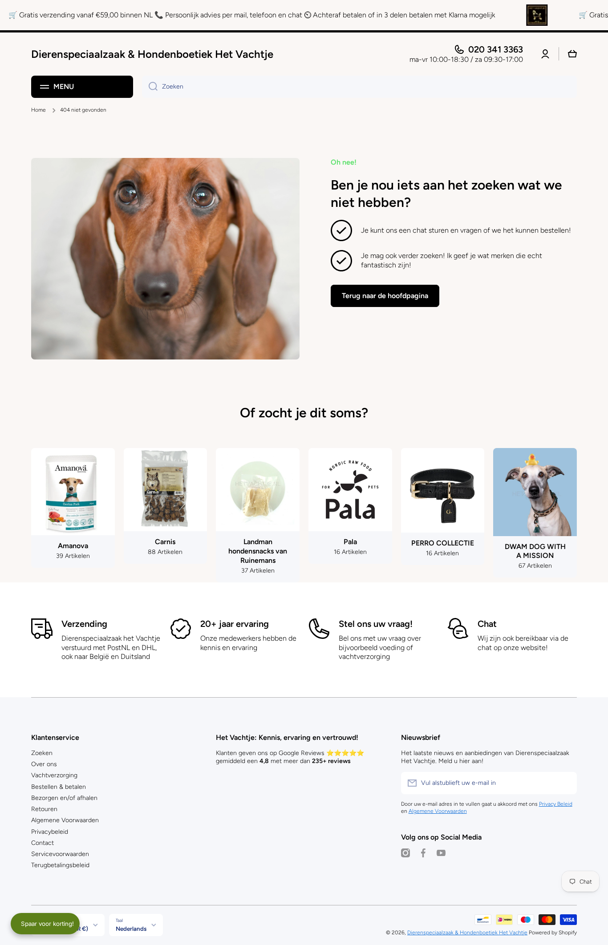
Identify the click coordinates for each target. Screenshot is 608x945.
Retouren (44, 809)
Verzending (84, 623)
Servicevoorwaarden (60, 854)
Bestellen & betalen (58, 787)
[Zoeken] (150, 87)
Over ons (44, 764)
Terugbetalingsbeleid (60, 865)
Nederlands (131, 928)
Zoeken (42, 753)
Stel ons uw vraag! (376, 623)
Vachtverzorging (54, 775)
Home (38, 110)
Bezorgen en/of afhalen (64, 798)
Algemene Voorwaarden (65, 820)
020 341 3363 (495, 49)
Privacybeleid (49, 832)
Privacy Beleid (555, 804)
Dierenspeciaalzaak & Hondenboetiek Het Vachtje (467, 932)
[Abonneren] (566, 783)
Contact (42, 843)
